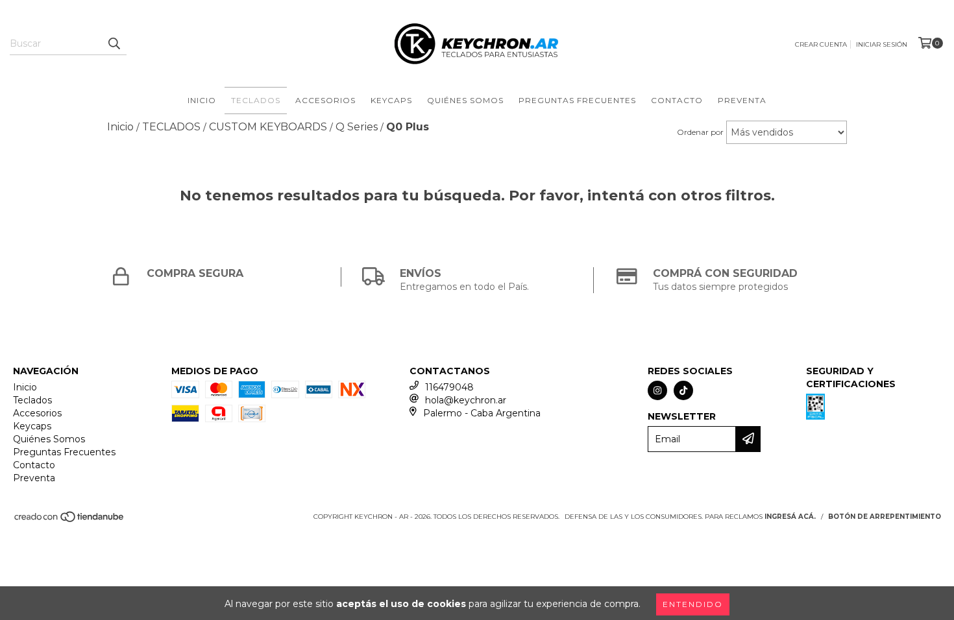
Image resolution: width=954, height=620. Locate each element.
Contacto (677, 100)
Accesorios (325, 100)
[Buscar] (114, 43)
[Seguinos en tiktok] (683, 390)
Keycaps (391, 100)
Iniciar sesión (881, 44)
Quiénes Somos (465, 100)
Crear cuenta (821, 44)
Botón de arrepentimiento (884, 516)
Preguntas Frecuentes (577, 100)
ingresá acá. (790, 516)
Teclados (255, 100)
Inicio (202, 100)
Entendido (693, 604)
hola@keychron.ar (465, 400)
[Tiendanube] (70, 520)
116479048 (449, 387)
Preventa (742, 100)
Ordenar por (700, 132)
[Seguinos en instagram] (657, 390)
